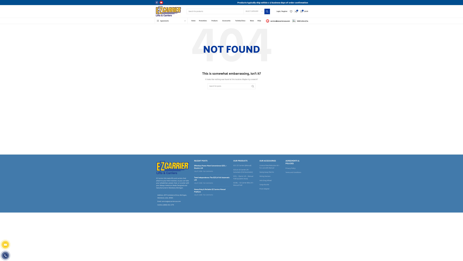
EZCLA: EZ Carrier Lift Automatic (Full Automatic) (243, 171)
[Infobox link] (278, 21)
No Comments (208, 171)
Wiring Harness (264, 176)
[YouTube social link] (161, 2)
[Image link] (172, 167)
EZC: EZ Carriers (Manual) (242, 165)
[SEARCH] (267, 11)
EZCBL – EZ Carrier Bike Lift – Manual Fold (243, 184)
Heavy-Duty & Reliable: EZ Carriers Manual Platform (210, 190)
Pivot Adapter (264, 189)
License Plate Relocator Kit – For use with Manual (269, 166)
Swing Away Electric (266, 172)
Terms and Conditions (293, 172)
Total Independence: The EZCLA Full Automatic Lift (212, 178)
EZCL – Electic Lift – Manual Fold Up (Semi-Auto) (243, 177)
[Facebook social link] (157, 2)
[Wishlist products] (291, 11)
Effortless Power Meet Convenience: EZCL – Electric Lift (210, 167)
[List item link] (172, 201)
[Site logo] (168, 11)
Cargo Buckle (264, 185)
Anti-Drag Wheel (265, 180)
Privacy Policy (291, 168)
